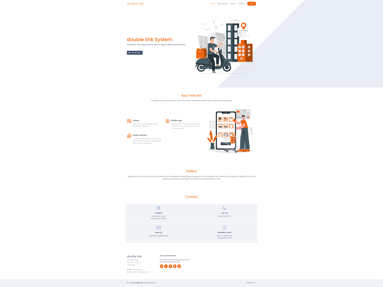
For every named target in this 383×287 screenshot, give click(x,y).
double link (135, 3)
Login (252, 3)
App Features (222, 3)
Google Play (135, 53)
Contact (241, 3)
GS (255, 282)
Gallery (232, 3)
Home (213, 3)
